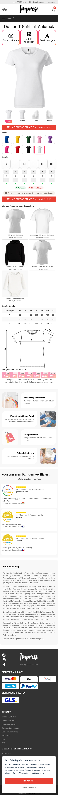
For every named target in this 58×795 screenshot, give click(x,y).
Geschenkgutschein (9, 717)
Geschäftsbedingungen (10, 728)
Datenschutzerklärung (10, 732)
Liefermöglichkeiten (9, 720)
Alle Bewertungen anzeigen (30, 479)
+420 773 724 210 (19, 2)
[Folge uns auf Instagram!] (4, 659)
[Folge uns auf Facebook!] (4, 655)
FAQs (4, 743)
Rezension (6, 735)
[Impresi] (29, 9)
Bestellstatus (6, 753)
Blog (3, 739)
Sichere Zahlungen (9, 724)
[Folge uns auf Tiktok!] (4, 664)
